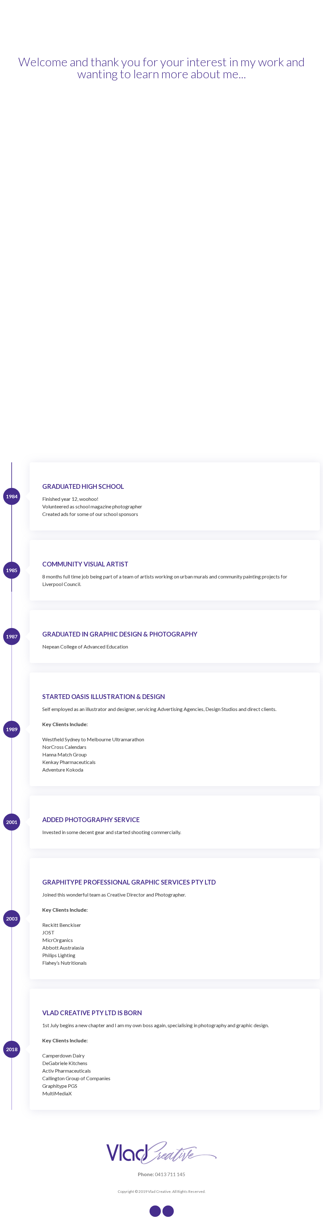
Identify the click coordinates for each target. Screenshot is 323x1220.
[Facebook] (155, 1211)
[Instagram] (168, 1211)
